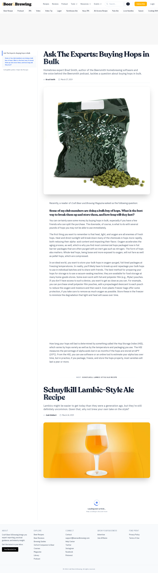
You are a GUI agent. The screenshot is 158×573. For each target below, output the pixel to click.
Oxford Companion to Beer (44, 545)
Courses (37, 548)
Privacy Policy (134, 534)
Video (38, 11)
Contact (69, 534)
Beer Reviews (39, 538)
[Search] (128, 3)
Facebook (69, 552)
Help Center (70, 541)
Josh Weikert (51, 415)
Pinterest (69, 555)
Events (96, 4)
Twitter (68, 545)
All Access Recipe (101, 11)
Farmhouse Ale (72, 11)
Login (152, 4)
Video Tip (48, 11)
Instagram (70, 548)
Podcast (64, 4)
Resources (85, 4)
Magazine (37, 552)
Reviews (55, 4)
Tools (73, 4)
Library (36, 555)
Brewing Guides (40, 541)
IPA (30, 11)
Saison (140, 11)
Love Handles (128, 11)
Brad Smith (50, 79)
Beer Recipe (8, 11)
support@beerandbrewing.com (77, 538)
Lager (59, 11)
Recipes (46, 4)
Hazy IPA (85, 11)
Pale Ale (115, 11)
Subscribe (141, 4)
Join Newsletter (10, 549)
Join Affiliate (102, 538)
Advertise (101, 534)
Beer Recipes (39, 534)
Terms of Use (134, 538)
